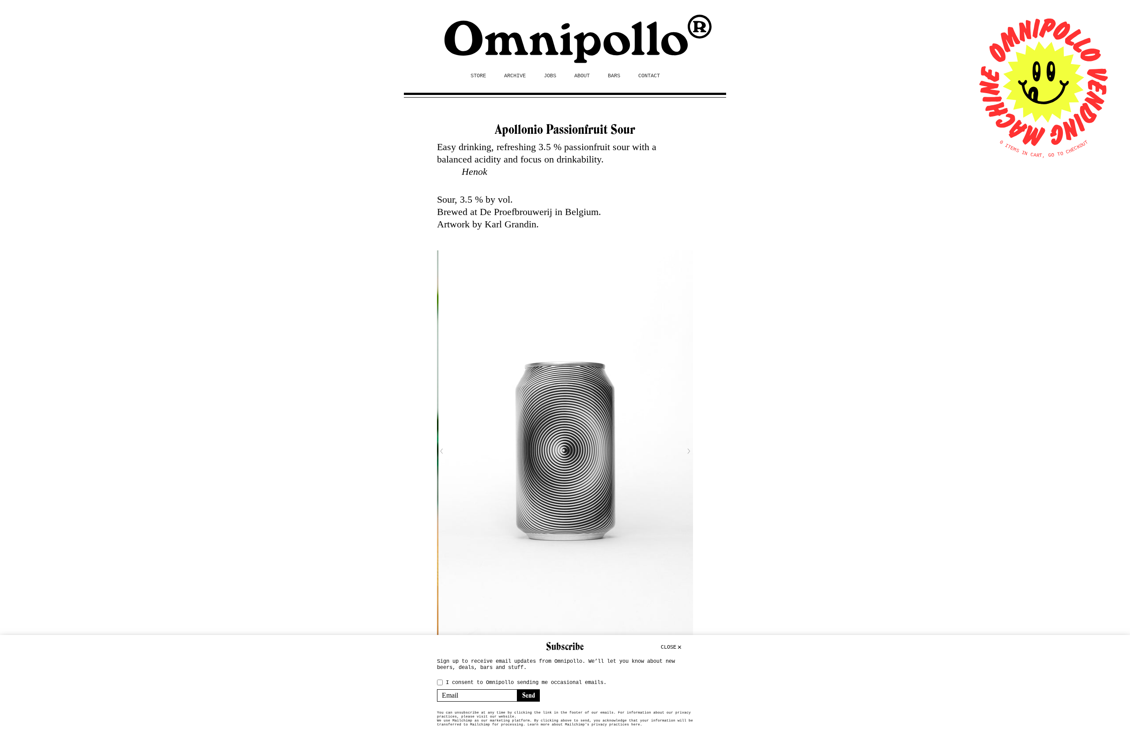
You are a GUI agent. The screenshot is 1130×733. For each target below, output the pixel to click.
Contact (649, 76)
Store (478, 76)
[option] (565, 451)
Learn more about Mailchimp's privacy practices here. (584, 724)
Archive (515, 76)
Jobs (550, 76)
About (582, 76)
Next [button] (688, 451)
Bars (614, 76)
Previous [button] (441, 451)
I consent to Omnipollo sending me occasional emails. (526, 683)
